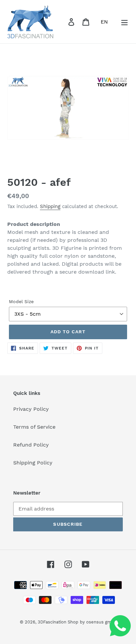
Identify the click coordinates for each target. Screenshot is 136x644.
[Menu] (124, 21)
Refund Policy (31, 445)
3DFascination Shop (58, 621)
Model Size (21, 301)
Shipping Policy (32, 462)
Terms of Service (34, 427)
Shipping (50, 206)
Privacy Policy (31, 409)
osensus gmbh (101, 621)
